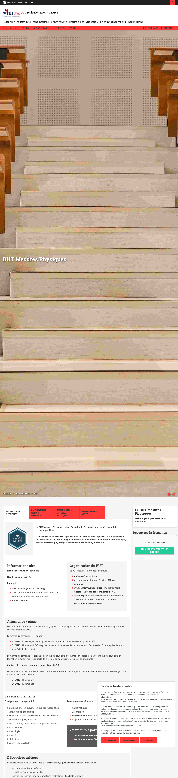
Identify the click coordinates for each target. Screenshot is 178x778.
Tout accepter (110, 740)
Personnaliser (129, 740)
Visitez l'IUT (75, 28)
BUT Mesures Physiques (13, 513)
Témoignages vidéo (89, 513)
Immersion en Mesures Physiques (64, 512)
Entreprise (60, 28)
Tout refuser (148, 740)
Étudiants (168, 28)
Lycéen (25, 28)
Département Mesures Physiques (38, 512)
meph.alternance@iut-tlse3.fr (44, 665)
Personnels (151, 28)
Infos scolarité (41, 28)
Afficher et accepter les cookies (154, 550)
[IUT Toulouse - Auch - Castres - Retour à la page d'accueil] (11, 12)
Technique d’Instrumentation (89, 735)
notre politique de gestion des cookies (126, 733)
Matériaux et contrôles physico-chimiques (96, 739)
